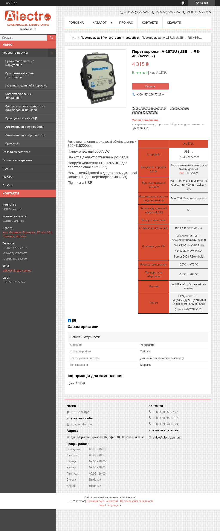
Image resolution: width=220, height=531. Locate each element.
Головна (76, 22)
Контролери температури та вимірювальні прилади (25, 108)
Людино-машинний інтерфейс (26, 85)
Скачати (174, 22)
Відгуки (7, 177)
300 (181, 172)
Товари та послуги (15, 53)
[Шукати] (51, 37)
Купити (150, 86)
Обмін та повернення (17, 160)
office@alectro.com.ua (17, 270)
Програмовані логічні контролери (19, 75)
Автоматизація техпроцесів (24, 127)
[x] (74, 321)
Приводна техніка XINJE (21, 118)
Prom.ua (131, 497)
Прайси (8, 185)
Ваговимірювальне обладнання (18, 96)
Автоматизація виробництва (25, 135)
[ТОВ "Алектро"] (28, 18)
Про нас (8, 168)
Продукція (12, 143)
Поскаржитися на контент (102, 501)
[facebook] (69, 321)
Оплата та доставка (16, 152)
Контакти (150, 22)
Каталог (100, 22)
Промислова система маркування (19, 63)
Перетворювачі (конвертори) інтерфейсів (110, 37)
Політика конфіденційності (136, 501)
